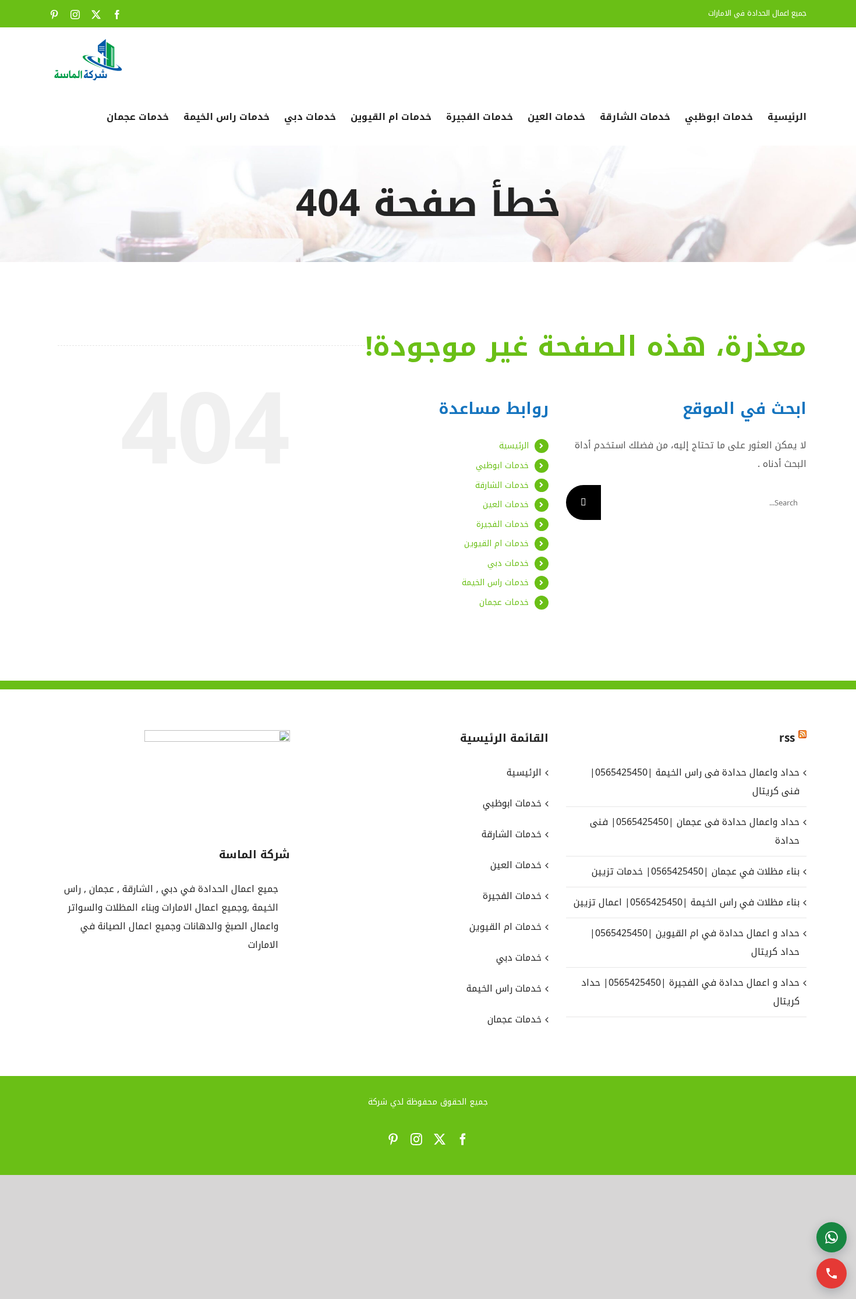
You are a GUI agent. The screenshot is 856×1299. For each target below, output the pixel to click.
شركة (377, 1102)
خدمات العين (506, 504)
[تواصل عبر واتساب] (831, 1237)
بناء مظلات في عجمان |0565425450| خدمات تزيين (696, 871)
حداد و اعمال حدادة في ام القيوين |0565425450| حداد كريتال (695, 942)
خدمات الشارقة (502, 485)
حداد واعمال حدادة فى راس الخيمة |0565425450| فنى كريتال (695, 781)
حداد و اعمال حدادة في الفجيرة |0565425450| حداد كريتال (690, 992)
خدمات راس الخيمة (495, 582)
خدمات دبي (508, 563)
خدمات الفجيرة (502, 524)
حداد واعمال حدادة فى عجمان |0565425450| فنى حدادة (695, 831)
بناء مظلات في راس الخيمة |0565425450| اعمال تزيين (687, 902)
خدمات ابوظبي (502, 465)
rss (787, 738)
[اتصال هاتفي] (831, 1273)
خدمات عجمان (504, 602)
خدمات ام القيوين (496, 543)
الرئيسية (514, 446)
